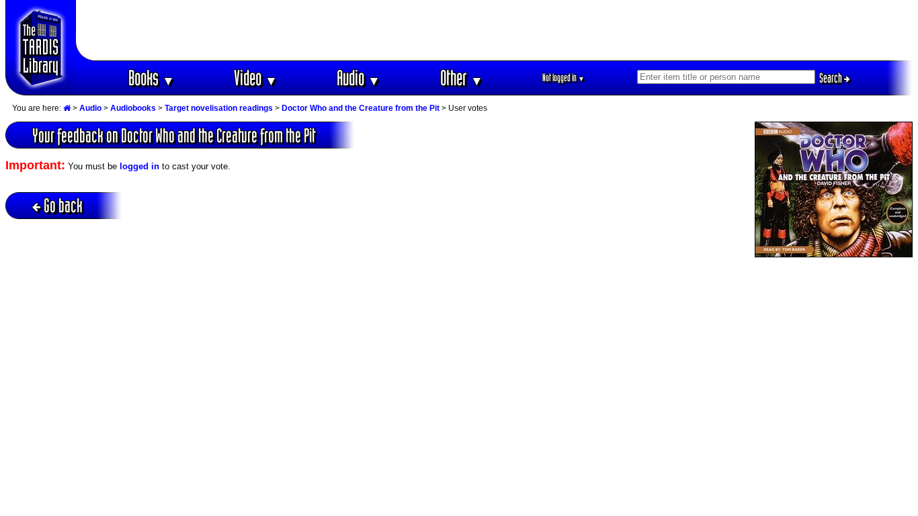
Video (256, 77)
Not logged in (563, 77)
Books (151, 77)
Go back (63, 205)
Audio (358, 77)
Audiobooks (133, 108)
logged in (139, 166)
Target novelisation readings (219, 108)
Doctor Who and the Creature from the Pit (361, 108)
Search (831, 78)
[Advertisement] (494, 30)
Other (461, 77)
